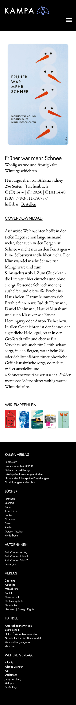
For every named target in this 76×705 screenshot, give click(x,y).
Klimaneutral (12, 597)
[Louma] (63, 419)
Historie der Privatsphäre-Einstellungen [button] (27, 478)
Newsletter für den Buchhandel (23, 638)
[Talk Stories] (50, 419)
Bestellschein (12, 630)
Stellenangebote (14, 601)
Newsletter (11, 605)
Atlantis (9, 662)
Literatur (9, 503)
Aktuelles (10, 585)
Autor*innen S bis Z (16, 560)
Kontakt (9, 593)
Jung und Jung (13, 679)
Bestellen (28, 204)
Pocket (8, 515)
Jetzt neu (10, 499)
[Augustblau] (24, 419)
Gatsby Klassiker (14, 531)
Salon (8, 523)
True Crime (11, 511)
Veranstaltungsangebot (17, 642)
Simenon (10, 519)
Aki (6, 671)
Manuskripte (12, 589)
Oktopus (9, 683)
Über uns (10, 581)
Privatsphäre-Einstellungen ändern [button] (24, 474)
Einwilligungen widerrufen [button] (20, 482)
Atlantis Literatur (14, 667)
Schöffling (10, 687)
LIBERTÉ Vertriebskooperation (21, 634)
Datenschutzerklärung (17, 470)
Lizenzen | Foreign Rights (19, 609)
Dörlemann (11, 675)
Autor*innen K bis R (16, 556)
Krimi (8, 507)
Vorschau (10, 646)
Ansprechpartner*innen (18, 626)
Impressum (11, 462)
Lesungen (10, 564)
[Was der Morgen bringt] (37, 419)
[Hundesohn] (10, 419)
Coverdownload (24, 218)
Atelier (8, 527)
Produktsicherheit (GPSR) (19, 466)
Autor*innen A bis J (16, 552)
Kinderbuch (11, 536)
